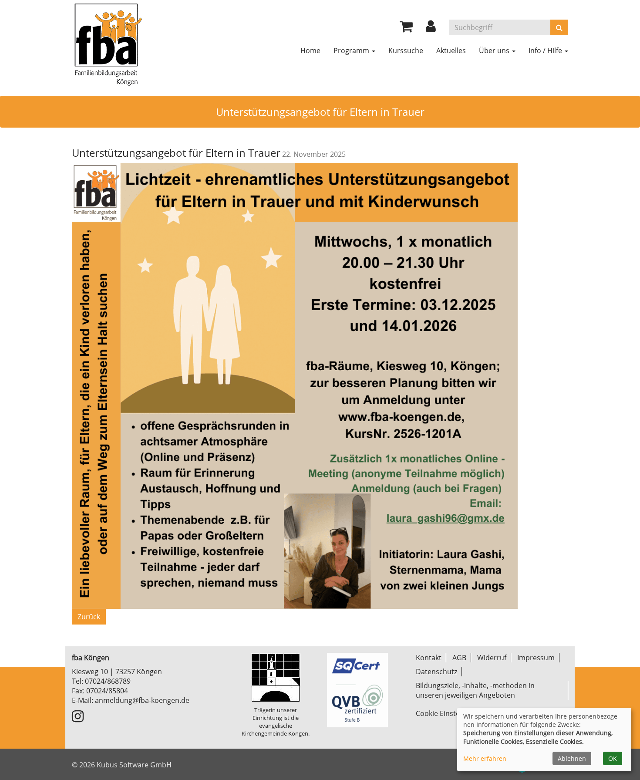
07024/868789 (108, 681)
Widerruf (491, 657)
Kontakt (428, 657)
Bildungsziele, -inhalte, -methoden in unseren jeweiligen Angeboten (475, 690)
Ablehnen (572, 758)
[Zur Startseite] (107, 43)
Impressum (536, 657)
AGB (459, 657)
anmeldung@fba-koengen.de (142, 700)
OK (612, 758)
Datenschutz (436, 671)
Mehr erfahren (484, 758)
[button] (431, 29)
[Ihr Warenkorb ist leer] (406, 29)
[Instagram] (78, 718)
